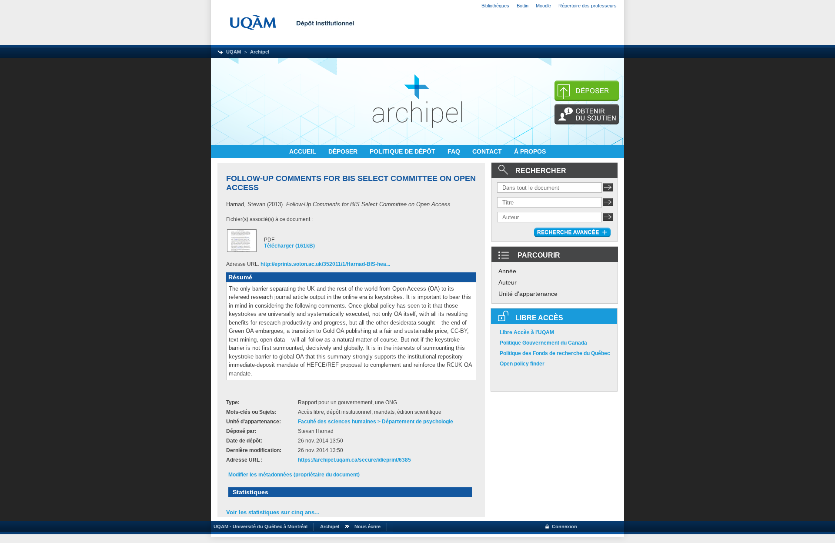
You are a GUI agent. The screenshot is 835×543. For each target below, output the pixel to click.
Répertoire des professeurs (587, 5)
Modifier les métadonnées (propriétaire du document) (294, 475)
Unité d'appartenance (528, 293)
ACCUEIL (303, 151)
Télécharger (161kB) (289, 246)
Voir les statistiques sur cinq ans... (273, 512)
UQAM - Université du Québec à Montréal (259, 526)
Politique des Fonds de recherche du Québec (555, 353)
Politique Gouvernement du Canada (543, 343)
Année (507, 271)
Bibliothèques (495, 5)
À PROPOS (530, 151)
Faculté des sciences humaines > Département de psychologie (375, 422)
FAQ (455, 151)
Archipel (259, 51)
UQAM (233, 51)
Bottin (522, 5)
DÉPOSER (343, 151)
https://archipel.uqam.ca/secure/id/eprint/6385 (354, 460)
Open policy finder (522, 364)
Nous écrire (367, 526)
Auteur (507, 282)
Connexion (564, 526)
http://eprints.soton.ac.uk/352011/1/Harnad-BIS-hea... (325, 264)
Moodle (543, 5)
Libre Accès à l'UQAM (527, 332)
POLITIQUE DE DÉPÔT (403, 151)
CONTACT (488, 151)
